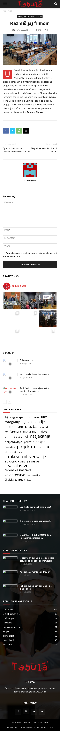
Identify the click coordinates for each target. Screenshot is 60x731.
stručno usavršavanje (22, 461)
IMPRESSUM (16, 722)
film (44, 417)
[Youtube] (42, 712)
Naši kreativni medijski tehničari (35, 374)
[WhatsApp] (19, 131)
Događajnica (22, 16)
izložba (31, 426)
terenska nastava (18, 470)
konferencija (13, 431)
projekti (24, 446)
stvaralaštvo (17, 465)
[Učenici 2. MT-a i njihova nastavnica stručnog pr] (12, 336)
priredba (10, 447)
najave (43, 431)
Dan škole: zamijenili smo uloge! (35, 507)
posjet (40, 441)
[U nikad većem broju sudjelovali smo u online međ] (12, 318)
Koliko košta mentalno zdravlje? (35, 572)
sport (21, 452)
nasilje (7, 437)
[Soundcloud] (34, 712)
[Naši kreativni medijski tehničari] (10, 378)
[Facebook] (6, 131)
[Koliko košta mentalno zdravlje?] (10, 575)
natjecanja (40, 436)
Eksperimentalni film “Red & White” (44, 150)
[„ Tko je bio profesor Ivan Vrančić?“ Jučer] (48, 300)
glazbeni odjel (34, 421)
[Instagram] (26, 711)
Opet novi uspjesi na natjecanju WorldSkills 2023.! (16, 150)
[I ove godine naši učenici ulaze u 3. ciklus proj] (30, 336)
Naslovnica (7, 11)
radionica (41, 446)
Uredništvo (25, 30)
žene (29, 480)
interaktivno (14, 426)
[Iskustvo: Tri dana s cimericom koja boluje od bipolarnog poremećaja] (10, 561)
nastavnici (20, 436)
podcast (29, 442)
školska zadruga (15, 479)
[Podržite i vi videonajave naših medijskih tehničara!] (10, 392)
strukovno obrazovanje (25, 456)
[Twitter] (12, 131)
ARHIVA (27, 722)
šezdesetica (33, 475)
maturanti (30, 431)
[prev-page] (5, 402)
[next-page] (9, 402)
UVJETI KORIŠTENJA (40, 722)
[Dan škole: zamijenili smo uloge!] (10, 511)
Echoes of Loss (27, 360)
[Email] (26, 131)
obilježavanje (13, 441)
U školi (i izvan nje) (35, 16)
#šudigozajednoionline (22, 417)
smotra (10, 451)
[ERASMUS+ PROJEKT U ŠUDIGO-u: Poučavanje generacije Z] (10, 539)
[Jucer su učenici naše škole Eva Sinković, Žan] (48, 318)
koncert (43, 426)
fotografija (13, 421)
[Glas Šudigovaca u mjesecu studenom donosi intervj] (30, 300)
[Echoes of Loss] (10, 364)
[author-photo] (30, 176)
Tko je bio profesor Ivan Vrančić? (35, 521)
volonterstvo (15, 474)
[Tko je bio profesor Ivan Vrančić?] (10, 525)
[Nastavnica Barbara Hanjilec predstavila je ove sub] (48, 336)
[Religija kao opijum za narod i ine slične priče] (10, 589)
